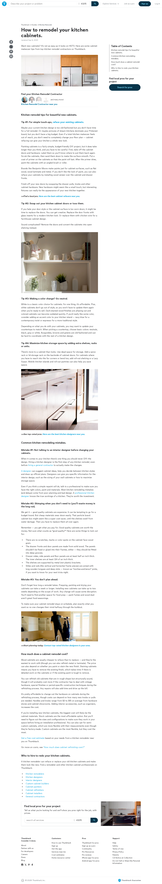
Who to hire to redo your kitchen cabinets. (124, 69)
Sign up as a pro (88, 846)
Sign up (55, 846)
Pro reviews (87, 855)
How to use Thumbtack (61, 843)
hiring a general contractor (40, 465)
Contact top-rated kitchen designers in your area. (67, 645)
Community (87, 849)
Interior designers (34, 780)
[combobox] (43, 3)
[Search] (95, 3)
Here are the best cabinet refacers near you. (59, 196)
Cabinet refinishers (35, 790)
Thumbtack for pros (90, 843)
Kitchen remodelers (35, 774)
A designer (26, 471)
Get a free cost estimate (32, 738)
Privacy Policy (118, 852)
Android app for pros (90, 861)
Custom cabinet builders (37, 783)
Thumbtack (25, 25)
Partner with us (27, 848)
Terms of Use (118, 849)
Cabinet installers (34, 793)
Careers (24, 854)
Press (23, 857)
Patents (116, 855)
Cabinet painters (34, 787)
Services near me (59, 852)
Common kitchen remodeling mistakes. (123, 57)
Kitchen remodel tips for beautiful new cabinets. (125, 51)
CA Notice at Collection (122, 858)
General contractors (35, 796)
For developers (27, 851)
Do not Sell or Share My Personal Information (126, 862)
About (23, 845)
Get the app (57, 849)
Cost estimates (58, 855)
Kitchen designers (34, 777)
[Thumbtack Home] (4, 3)
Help (114, 843)
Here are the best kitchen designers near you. (63, 434)
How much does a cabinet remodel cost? (125, 63)
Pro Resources (88, 852)
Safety (115, 846)
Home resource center (61, 858)
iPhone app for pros (90, 858)
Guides (34, 25)
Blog (23, 860)
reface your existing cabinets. (68, 122)
